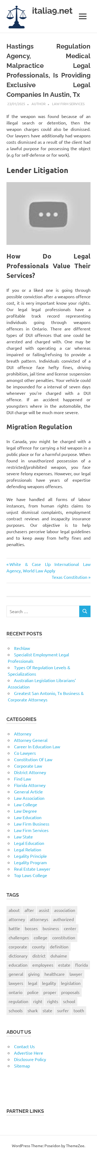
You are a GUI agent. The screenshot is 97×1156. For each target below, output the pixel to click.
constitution (63, 937)
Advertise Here (28, 1052)
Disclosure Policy (30, 1059)
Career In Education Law (37, 746)
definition (59, 946)
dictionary (18, 955)
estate (64, 964)
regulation (18, 1001)
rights (52, 1001)
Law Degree (25, 810)
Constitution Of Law (33, 759)
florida (81, 964)
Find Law (22, 778)
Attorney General (30, 740)
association (64, 910)
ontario (15, 992)
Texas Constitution (69, 577)
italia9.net (52, 11)
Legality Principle (30, 856)
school (69, 1001)
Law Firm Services (68, 103)
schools (16, 1010)
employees (42, 964)
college (40, 937)
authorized (63, 919)
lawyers (16, 983)
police (33, 992)
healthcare (54, 974)
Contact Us (24, 1046)
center (70, 928)
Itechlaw (22, 648)
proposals (70, 992)
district (39, 955)
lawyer (76, 974)
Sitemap (22, 1065)
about (14, 910)
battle (14, 928)
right (37, 1001)
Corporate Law (28, 765)
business (51, 928)
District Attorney (30, 772)
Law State (23, 836)
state (47, 1010)
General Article (28, 791)
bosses (31, 928)
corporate (18, 946)
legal (32, 983)
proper (49, 992)
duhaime (58, 955)
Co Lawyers (25, 753)
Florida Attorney (30, 785)
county (38, 946)
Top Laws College (30, 875)
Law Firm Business (31, 823)
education (18, 964)
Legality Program (30, 862)
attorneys (39, 919)
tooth (79, 1010)
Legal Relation (27, 849)
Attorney (22, 733)
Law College (25, 804)
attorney (17, 919)
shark (32, 1010)
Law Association (29, 798)
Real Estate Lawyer (32, 868)
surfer (63, 1010)
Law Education (27, 817)
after (29, 910)
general (16, 974)
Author (39, 103)
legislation (71, 983)
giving (34, 974)
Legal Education (29, 843)
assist (44, 910)
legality (49, 983)
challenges (19, 937)
